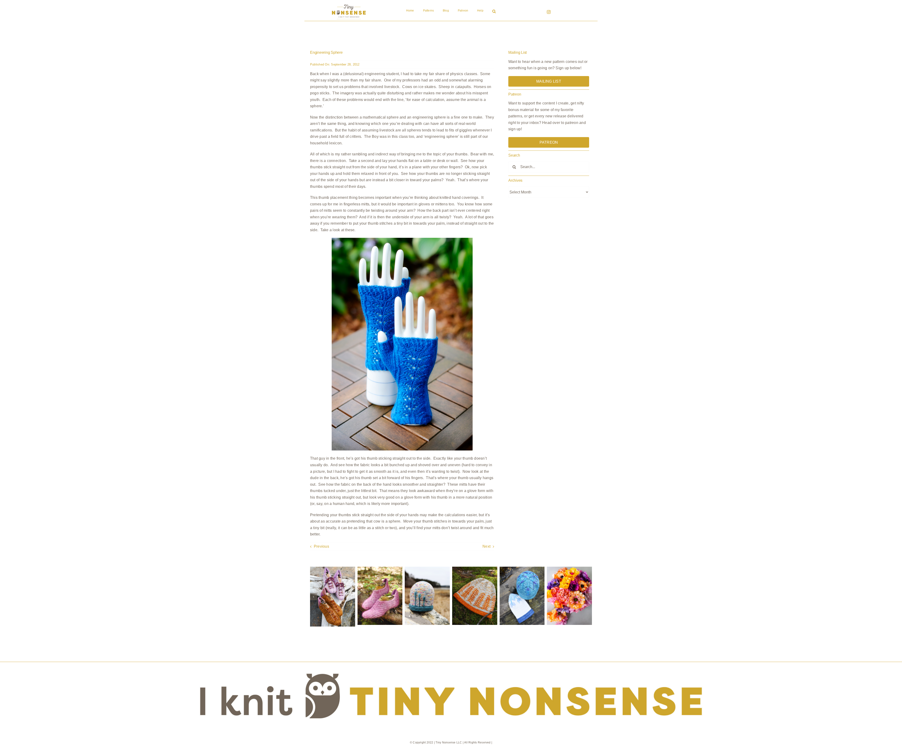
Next (486, 546)
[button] (494, 11)
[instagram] (549, 12)
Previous (321, 546)
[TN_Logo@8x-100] (349, 5)
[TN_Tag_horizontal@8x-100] (451, 664)
